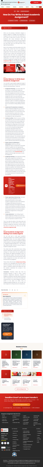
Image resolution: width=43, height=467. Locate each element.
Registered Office (16, 450)
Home (2, 6)
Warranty (15, 437)
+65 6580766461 (6, 4)
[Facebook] (10, 290)
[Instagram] (5, 443)
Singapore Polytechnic (27, 444)
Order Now (36, 2)
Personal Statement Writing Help (37, 424)
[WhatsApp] (17, 290)
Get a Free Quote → (21, 185)
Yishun (38, 435)
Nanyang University (27, 446)
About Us (15, 433)
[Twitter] (12, 290)
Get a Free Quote (7, 334)
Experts (27, 6)
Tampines (39, 433)
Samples (14, 6)
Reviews (38, 6)
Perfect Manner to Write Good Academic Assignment (8, 314)
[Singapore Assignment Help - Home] (21, 2)
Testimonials (15, 431)
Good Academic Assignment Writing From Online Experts (7, 318)
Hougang (39, 431)
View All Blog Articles (22, 389)
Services (8, 6)
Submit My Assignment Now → (21, 404)
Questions (21, 6)
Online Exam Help (16, 422)
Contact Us (15, 435)
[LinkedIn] (15, 290)
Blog (32, 6)
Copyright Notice (26, 449)
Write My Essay (5, 422)
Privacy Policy (15, 439)
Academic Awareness (25, 11)
